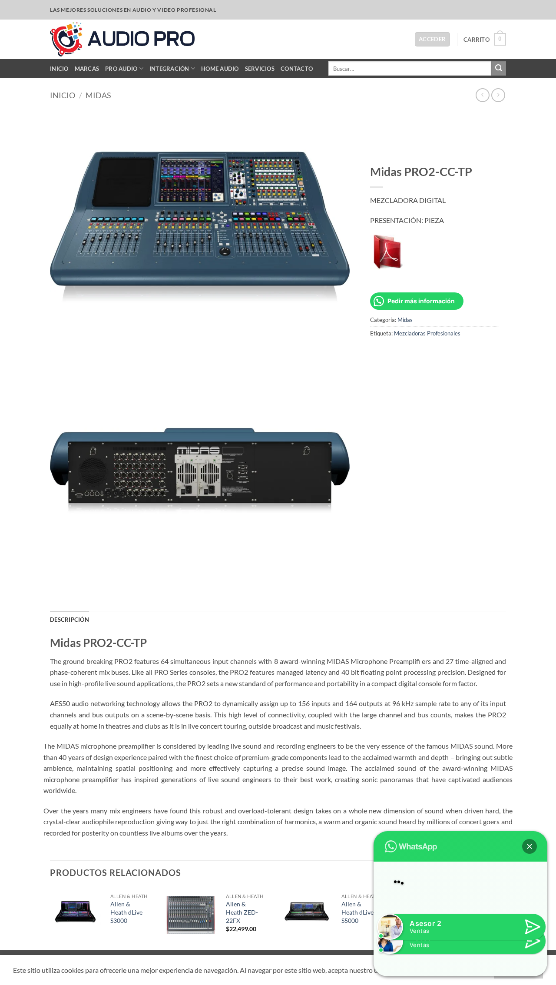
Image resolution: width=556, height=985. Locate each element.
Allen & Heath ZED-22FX (242, 912)
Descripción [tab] (69, 619)
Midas (98, 95)
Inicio (59, 68)
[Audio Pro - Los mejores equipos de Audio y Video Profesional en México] (122, 39)
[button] (432, 39)
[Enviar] (498, 68)
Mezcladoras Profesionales (427, 333)
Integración (169, 68)
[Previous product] (498, 95)
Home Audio (220, 68)
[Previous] (50, 918)
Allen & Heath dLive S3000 (126, 912)
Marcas (87, 68)
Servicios (260, 68)
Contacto (297, 68)
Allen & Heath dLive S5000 (357, 912)
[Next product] (482, 95)
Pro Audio (121, 68)
